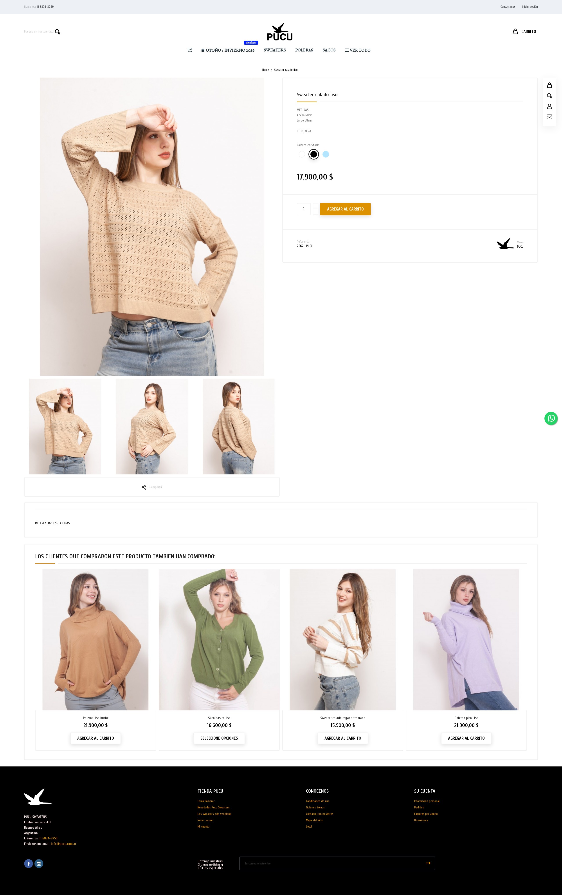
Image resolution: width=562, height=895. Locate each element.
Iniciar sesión (205, 820)
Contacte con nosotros (319, 814)
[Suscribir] (428, 863)
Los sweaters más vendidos (214, 814)
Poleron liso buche (95, 718)
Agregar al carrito (345, 209)
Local (309, 826)
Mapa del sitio (314, 820)
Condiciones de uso (318, 801)
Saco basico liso (219, 718)
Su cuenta (424, 791)
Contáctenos (508, 7)
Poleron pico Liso (466, 718)
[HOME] (191, 50)
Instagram (38, 863)
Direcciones (421, 820)
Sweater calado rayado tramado (342, 718)
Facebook (28, 863)
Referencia (303, 241)
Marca (520, 242)
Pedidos (419, 807)
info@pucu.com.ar (63, 844)
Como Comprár (206, 801)
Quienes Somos (315, 807)
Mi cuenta (203, 826)
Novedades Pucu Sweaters (214, 807)
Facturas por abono (426, 814)
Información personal (427, 801)
